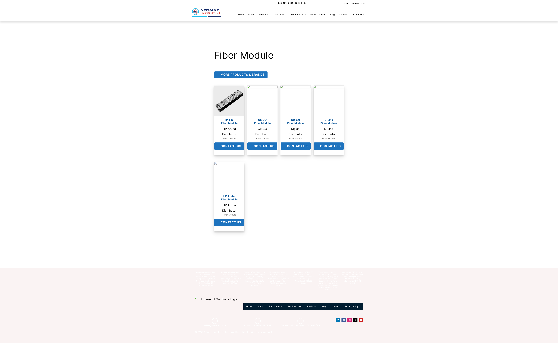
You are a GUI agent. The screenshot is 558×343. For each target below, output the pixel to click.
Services (280, 14)
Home (241, 14)
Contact (343, 14)
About (251, 14)
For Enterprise (298, 14)
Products (264, 14)
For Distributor (318, 14)
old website (358, 14)
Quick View (229, 112)
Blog (332, 14)
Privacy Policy (351, 306)
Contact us (230, 146)
